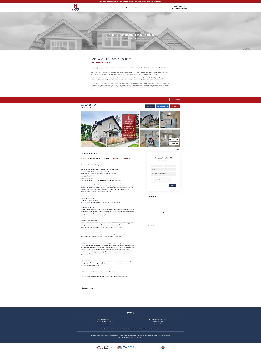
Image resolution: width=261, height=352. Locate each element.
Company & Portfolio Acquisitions (139, 7)
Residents (109, 7)
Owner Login (175, 8)
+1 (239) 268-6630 (165, 161)
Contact (175, 106)
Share (178, 149)
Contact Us (159, 7)
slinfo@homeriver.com (103, 325)
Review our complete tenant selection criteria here (134, 87)
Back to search (176, 99)
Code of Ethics (156, 328)
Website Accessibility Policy (138, 337)
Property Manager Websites (127, 328)
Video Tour (175, 139)
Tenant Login (183, 8)
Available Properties (125, 7)
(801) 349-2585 (179, 6)
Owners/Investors (100, 7)
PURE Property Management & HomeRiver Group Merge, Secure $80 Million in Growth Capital (130, 1)
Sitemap (144, 328)
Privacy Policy (150, 328)
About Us (152, 7)
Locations (115, 7)
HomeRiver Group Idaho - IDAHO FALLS (158, 319)
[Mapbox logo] (151, 225)
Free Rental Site (139, 328)
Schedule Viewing (162, 106)
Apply (150, 106)
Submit (172, 185)
